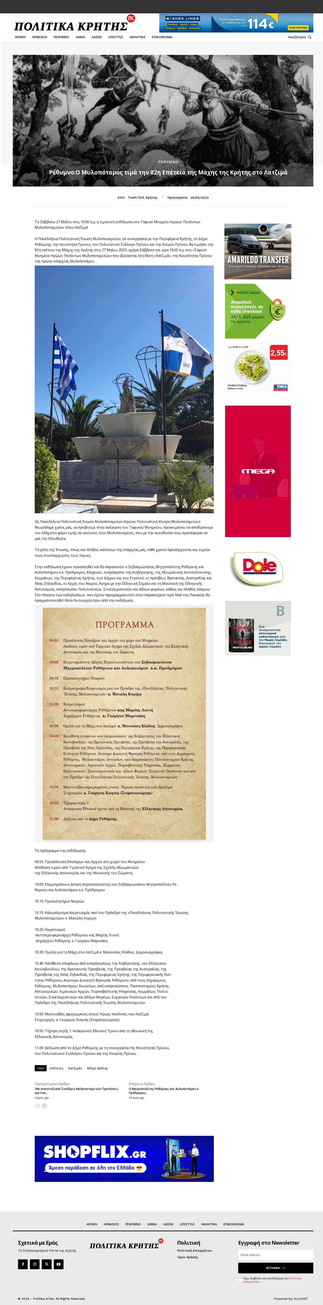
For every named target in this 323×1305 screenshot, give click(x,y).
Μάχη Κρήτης (97, 1068)
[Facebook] (23, 1264)
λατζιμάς (75, 1068)
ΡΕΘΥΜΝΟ (168, 162)
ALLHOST (301, 1298)
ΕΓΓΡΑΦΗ (273, 1268)
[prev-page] (37, 1106)
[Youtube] (59, 1264)
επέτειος (56, 1068)
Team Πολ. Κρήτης (143, 197)
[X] (46, 1264)
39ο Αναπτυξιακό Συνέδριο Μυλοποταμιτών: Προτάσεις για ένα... (76, 1091)
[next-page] (44, 1106)
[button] (300, 37)
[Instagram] (35, 1264)
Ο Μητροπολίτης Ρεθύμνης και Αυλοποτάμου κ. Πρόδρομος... (164, 1091)
